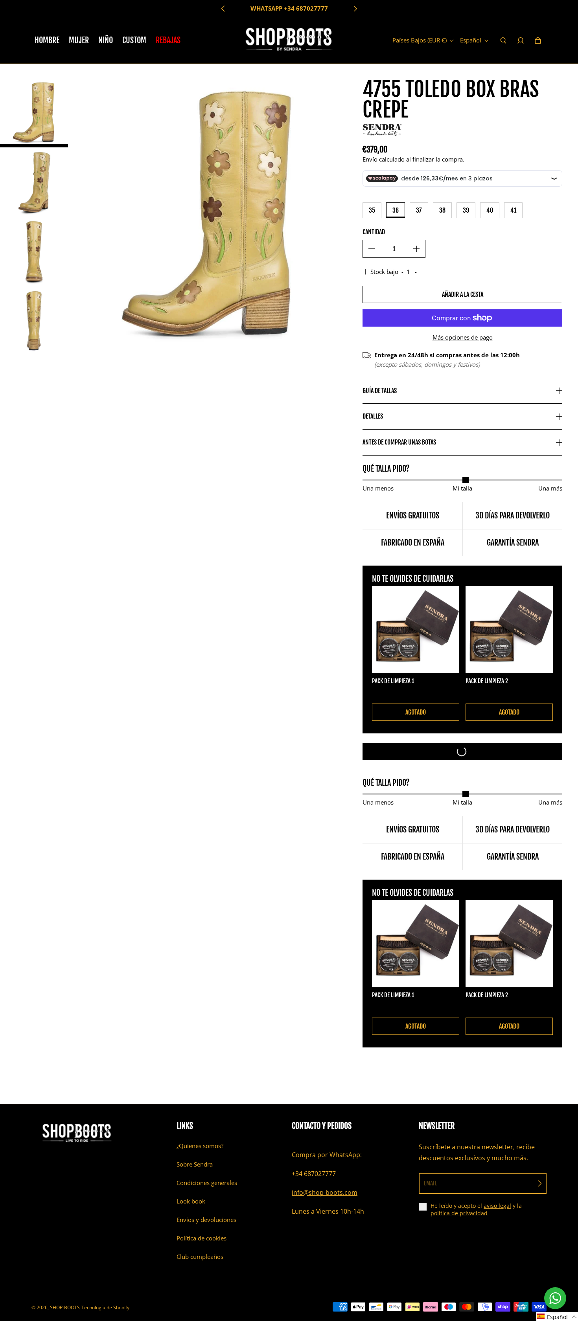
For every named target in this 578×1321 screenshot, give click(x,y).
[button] (557, 1316)
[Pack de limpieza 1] (415, 629)
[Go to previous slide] (223, 8)
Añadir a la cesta (462, 294)
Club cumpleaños (200, 1257)
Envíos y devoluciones (206, 1220)
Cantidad (374, 232)
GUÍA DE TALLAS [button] (380, 391)
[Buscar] (503, 40)
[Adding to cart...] (462, 751)
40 (489, 210)
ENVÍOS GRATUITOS (289, 8)
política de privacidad (459, 1213)
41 (513, 210)
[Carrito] (538, 40)
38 (442, 210)
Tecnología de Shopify (105, 1307)
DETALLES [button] (373, 416)
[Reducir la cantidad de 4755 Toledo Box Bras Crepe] (371, 248)
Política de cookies (201, 1238)
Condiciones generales (207, 1183)
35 (372, 210)
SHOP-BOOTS (65, 1307)
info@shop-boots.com (324, 1192)
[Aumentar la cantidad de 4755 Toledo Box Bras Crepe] (416, 248)
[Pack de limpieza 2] (509, 629)
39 (466, 210)
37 (419, 210)
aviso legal (497, 1205)
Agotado (415, 712)
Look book (191, 1201)
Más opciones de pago (463, 337)
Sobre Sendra (195, 1164)
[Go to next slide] (355, 8)
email (430, 1183)
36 (395, 210)
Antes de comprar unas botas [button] (399, 442)
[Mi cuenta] (520, 40)
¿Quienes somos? (200, 1146)
